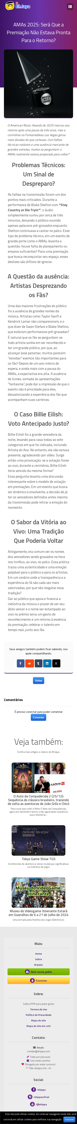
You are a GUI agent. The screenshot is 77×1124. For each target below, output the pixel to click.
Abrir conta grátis (41, 971)
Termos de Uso (38, 1009)
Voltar (38, 680)
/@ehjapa (41, 1104)
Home (38, 953)
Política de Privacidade (38, 1015)
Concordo (69, 1120)
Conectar (38, 717)
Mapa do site (38, 1020)
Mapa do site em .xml (38, 1026)
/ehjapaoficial (41, 1097)
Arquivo (38, 965)
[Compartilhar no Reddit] (29, 663)
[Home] (17, 9)
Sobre (38, 959)
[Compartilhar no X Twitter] (56, 663)
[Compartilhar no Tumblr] (38, 663)
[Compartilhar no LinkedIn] (47, 663)
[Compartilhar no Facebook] (21, 663)
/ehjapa (41, 1090)
